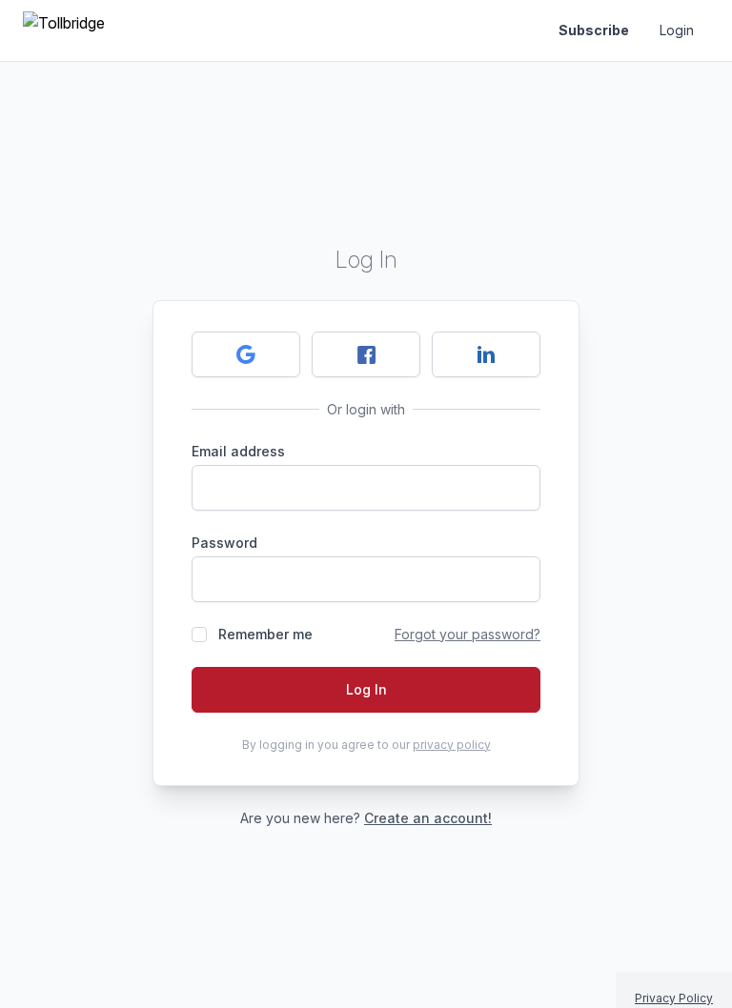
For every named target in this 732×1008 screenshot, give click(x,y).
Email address (238, 451)
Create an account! (428, 818)
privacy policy (452, 744)
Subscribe (594, 30)
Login (677, 30)
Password (224, 542)
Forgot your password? (467, 634)
